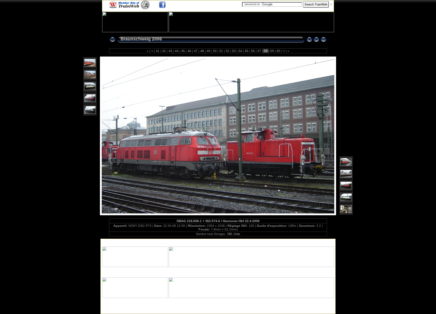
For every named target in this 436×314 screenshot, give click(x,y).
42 (164, 51)
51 (221, 51)
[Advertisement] (218, 241)
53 (234, 51)
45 (183, 51)
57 (259, 51)
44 (176, 51)
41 (157, 51)
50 (215, 51)
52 (227, 51)
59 (272, 51)
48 (202, 51)
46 (189, 51)
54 (240, 51)
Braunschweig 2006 (141, 39)
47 (195, 51)
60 (278, 51)
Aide (237, 234)
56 (253, 51)
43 (170, 51)
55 (246, 51)
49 (208, 51)
